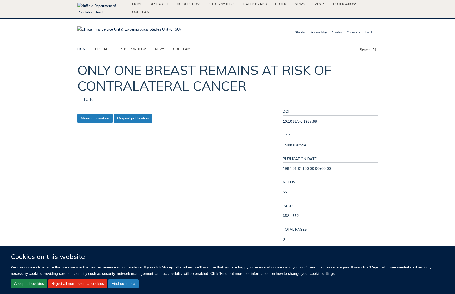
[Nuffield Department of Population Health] (102, 9)
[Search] (375, 49)
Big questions (189, 4)
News (300, 4)
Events (319, 4)
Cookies (337, 32)
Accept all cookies (29, 283)
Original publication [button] (133, 118)
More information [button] (95, 118)
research (104, 49)
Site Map (300, 32)
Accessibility (319, 32)
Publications (345, 4)
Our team (141, 12)
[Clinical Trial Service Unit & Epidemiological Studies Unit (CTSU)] (129, 28)
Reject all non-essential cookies (78, 283)
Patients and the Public (265, 4)
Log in (369, 32)
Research (159, 4)
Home (137, 4)
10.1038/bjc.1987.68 (300, 121)
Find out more (123, 283)
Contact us (354, 32)
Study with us (222, 4)
